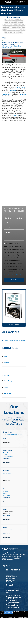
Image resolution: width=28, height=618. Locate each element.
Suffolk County (7, 393)
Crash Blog (17, 46)
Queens (5, 387)
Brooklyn (6, 362)
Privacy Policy (8, 275)
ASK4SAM (22, 94)
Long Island (7, 369)
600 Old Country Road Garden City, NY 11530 (12, 434)
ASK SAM (14, 280)
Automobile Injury (7, 46)
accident (17, 87)
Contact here (6, 94)
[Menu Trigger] (24, 7)
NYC (23, 87)
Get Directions (7, 462)
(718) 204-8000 (6, 497)
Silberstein (12, 90)
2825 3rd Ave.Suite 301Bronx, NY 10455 (6, 493)
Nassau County (7, 381)
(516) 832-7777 (6, 438)
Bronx (5, 356)
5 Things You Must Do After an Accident (14, 340)
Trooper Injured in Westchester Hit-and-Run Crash (12, 10)
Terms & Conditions (17, 275)
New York (16, 115)
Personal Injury (6, 47)
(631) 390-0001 (6, 458)
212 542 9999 (6, 477)
